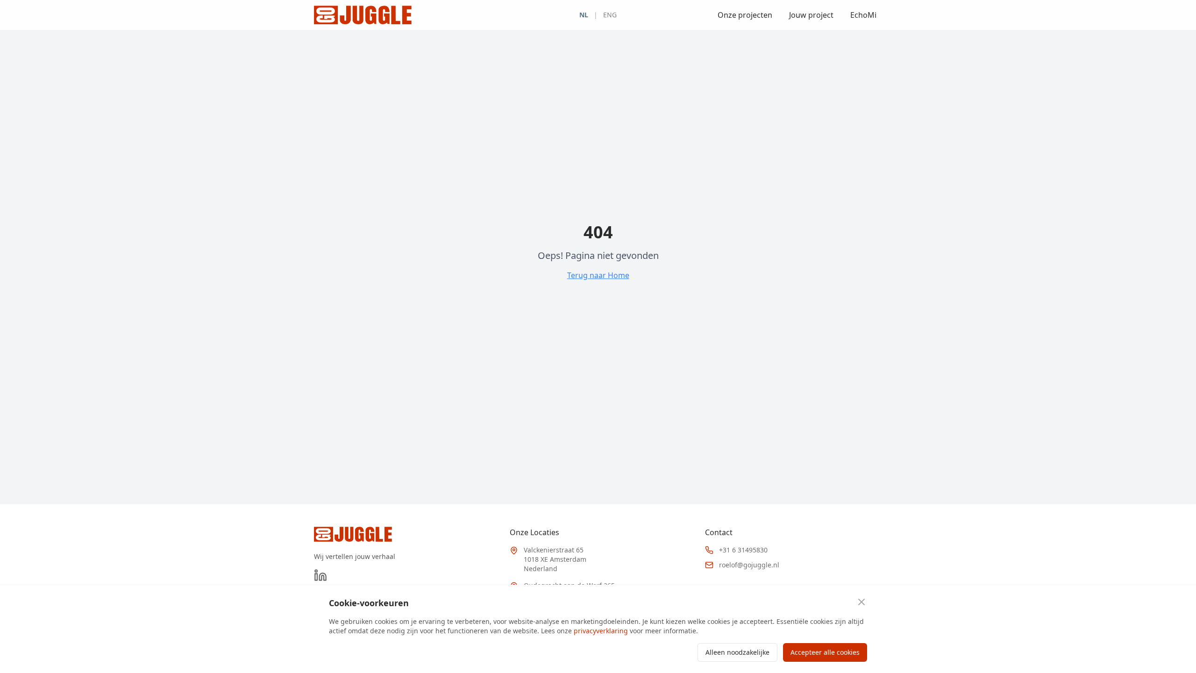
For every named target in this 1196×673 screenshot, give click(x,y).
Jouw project (811, 15)
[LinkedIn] (320, 575)
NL (583, 14)
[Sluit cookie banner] (861, 602)
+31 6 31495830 (743, 549)
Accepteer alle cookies (825, 652)
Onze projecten (745, 15)
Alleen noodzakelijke (737, 652)
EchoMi (863, 15)
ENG (610, 14)
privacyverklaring (601, 630)
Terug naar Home (598, 275)
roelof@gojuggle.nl (749, 564)
